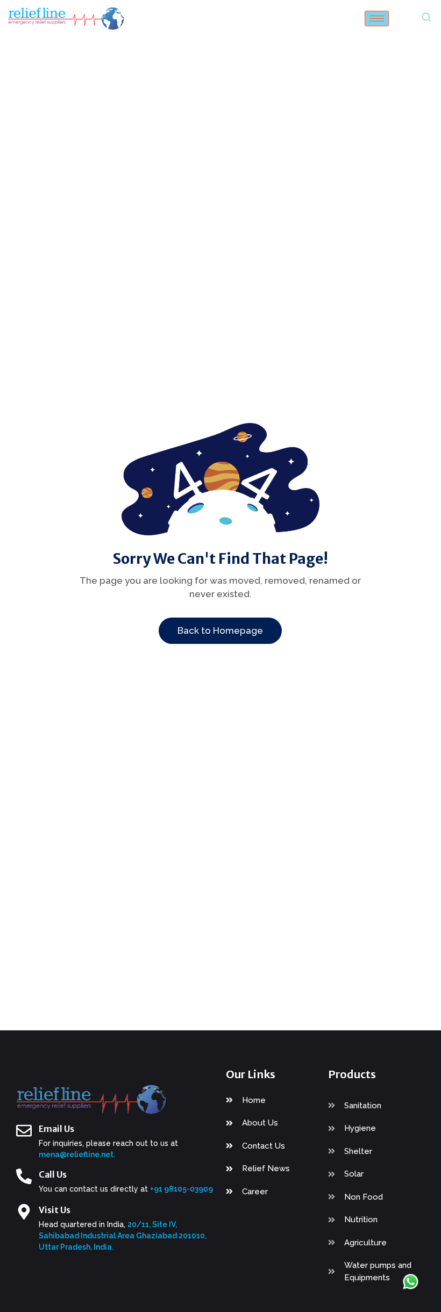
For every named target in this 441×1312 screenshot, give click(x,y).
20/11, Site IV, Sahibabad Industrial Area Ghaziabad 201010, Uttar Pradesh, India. (123, 1235)
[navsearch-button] (426, 18)
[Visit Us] (24, 1212)
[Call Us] (24, 1176)
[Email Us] (24, 1130)
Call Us (53, 1174)
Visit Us (54, 1210)
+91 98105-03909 (181, 1189)
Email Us (56, 1128)
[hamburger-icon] (377, 18)
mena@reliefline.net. (77, 1154)
